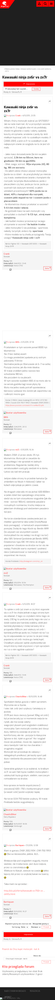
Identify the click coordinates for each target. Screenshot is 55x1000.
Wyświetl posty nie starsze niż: (18, 924)
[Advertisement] (27, 29)
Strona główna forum (12, 69)
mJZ (17, 450)
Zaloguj (39, 4)
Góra (47, 268)
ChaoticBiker (21, 696)
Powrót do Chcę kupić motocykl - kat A (20, 949)
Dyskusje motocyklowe (28, 69)
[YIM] (16, 433)
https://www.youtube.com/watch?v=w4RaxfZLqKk (24, 405)
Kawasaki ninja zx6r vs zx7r (24, 77)
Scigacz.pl (4, 4)
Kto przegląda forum (18, 966)
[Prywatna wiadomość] (12, 269)
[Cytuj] (49, 101)
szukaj (45, 4)
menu (51, 4)
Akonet (7, 997)
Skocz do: (37, 956)
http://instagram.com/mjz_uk (31, 561)
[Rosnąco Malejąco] (36, 927)
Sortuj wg (16, 927)
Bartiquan (19, 845)
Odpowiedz (30, 84)
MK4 (17, 342)
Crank (18, 115)
